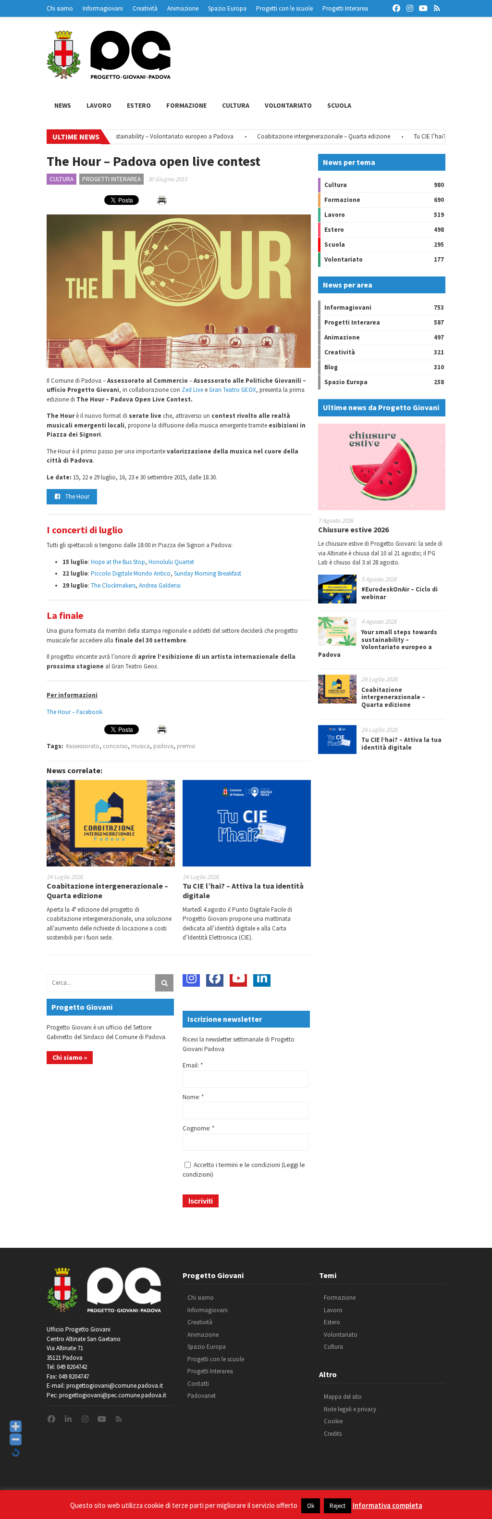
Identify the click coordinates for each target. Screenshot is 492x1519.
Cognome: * (198, 1128)
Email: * (193, 1065)
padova (163, 746)
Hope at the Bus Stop (118, 562)
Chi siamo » (69, 1057)
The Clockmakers (113, 585)
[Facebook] (214, 978)
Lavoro (98, 105)
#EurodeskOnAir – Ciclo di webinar (399, 593)
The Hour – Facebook (74, 712)
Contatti (198, 1384)
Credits (333, 1434)
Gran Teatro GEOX (232, 390)
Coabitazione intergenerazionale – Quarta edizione (299, 136)
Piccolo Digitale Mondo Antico (131, 573)
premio (186, 746)
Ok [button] (310, 1506)
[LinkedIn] (262, 978)
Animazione (182, 8)
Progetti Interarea (345, 8)
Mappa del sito (343, 1397)
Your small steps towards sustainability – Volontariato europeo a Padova (114, 136)
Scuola (339, 105)
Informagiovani (103, 8)
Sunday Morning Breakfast (207, 573)
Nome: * (193, 1097)
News (62, 105)
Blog (331, 367)
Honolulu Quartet (171, 562)
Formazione (186, 105)
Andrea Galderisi (160, 585)
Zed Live (192, 390)
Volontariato (288, 105)
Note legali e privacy (350, 1409)
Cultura (235, 105)
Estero (139, 105)
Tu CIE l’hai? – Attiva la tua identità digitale (243, 890)
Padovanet (201, 1396)
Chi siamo (60, 8)
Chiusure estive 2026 (353, 529)
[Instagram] (191, 978)
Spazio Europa (227, 8)
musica (140, 746)
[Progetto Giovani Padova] (109, 74)
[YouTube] (238, 978)
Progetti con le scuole (284, 8)
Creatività (145, 8)
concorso (115, 746)
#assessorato (82, 746)
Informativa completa (387, 1505)
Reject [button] (337, 1506)
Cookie (333, 1421)
